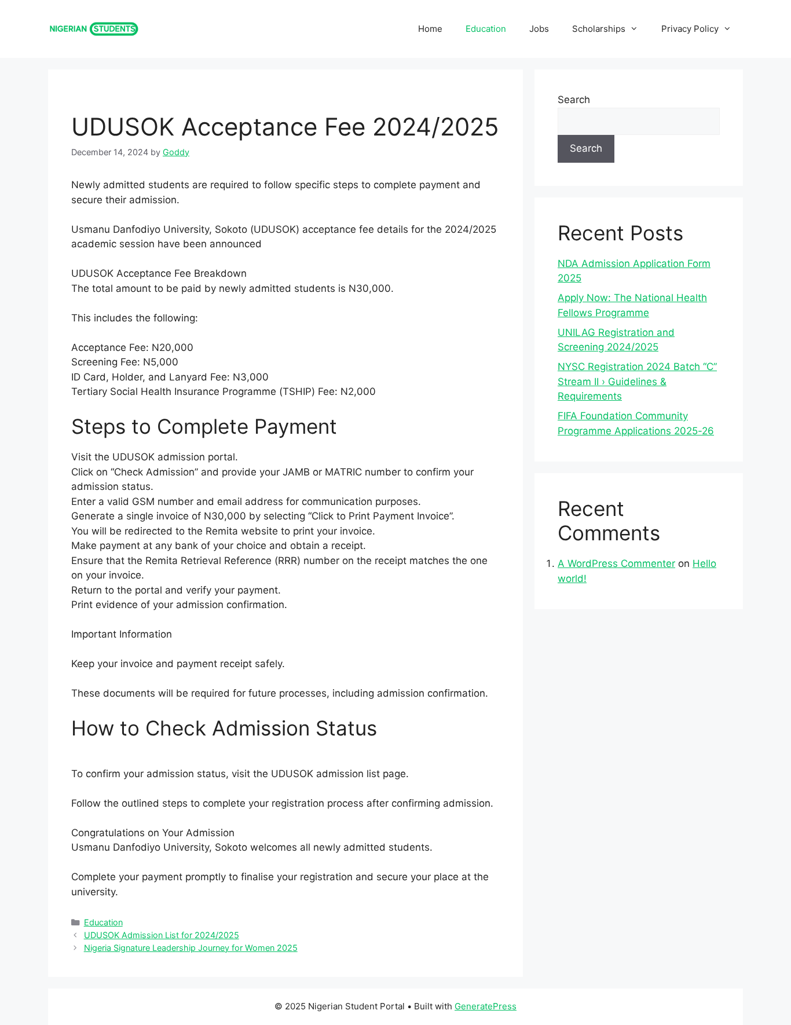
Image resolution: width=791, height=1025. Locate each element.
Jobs (539, 28)
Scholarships (598, 28)
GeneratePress (486, 1006)
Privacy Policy (690, 28)
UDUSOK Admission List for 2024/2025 (161, 935)
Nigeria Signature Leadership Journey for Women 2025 (191, 948)
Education (486, 28)
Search (574, 99)
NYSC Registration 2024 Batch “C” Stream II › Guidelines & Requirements (637, 381)
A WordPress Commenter (616, 563)
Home (430, 28)
